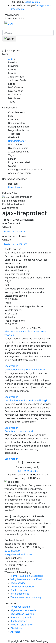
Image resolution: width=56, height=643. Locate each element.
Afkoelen (15, 631)
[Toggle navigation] (49, 44)
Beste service (18, 582)
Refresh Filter (9, 193)
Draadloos (14, 187)
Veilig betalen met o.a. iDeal (26, 579)
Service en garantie (21, 617)
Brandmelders (16, 140)
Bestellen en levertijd (22, 613)
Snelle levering (18, 590)
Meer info (21, 231)
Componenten (10, 107)
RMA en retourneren (21, 624)
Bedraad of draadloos (14, 178)
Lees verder (11, 365)
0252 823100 (32, 1)
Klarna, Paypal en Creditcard (26, 575)
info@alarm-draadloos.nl (18, 554)
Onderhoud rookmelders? (18, 431)
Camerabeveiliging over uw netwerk (24, 369)
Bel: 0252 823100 (28, 470)
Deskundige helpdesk (22, 586)
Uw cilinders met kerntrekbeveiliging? (25, 400)
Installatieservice (19, 593)
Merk (5, 54)
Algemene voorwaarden (23, 610)
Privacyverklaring (20, 606)
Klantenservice (18, 620)
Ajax (10, 58)
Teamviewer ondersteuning (25, 597)
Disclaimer (16, 628)
